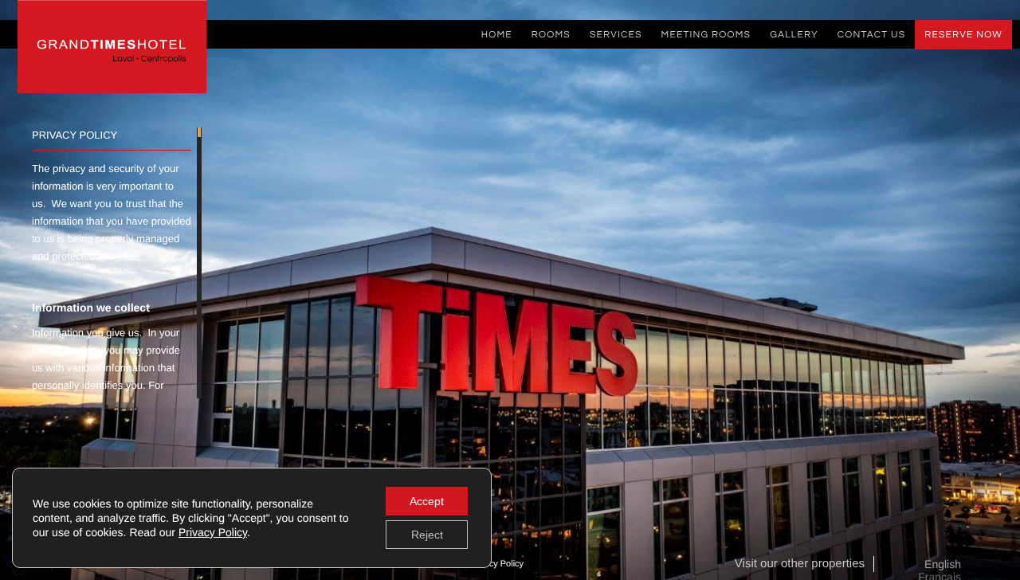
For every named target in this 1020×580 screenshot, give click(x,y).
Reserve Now (963, 34)
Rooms (551, 34)
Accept (427, 501)
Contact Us (871, 34)
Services (616, 34)
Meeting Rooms (706, 34)
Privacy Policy (496, 564)
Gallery (794, 34)
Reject (427, 534)
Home (496, 34)
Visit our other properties (800, 563)
